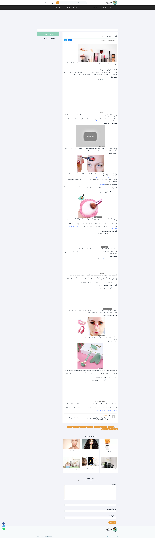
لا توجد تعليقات (103, 40)
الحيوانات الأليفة (56, 7)
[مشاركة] (3, 523)
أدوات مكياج (104, 427)
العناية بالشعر (90, 427)
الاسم (114, 502)
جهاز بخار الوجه (76, 427)
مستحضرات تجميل (105, 429)
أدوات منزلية (103, 7)
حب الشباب (69, 427)
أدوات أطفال (76, 7)
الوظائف (112, 536)
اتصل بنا (107, 536)
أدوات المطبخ (84, 7)
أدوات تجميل (94, 7)
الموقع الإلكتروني (111, 515)
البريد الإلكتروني (111, 509)
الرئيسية (109, 7)
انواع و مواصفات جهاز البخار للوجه (102, 120)
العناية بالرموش (97, 427)
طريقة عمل (46, 7)
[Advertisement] (77, 18)
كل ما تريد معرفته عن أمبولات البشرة (107, 410)
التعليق (113, 484)
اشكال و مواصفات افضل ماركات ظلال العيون (100, 177)
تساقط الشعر (83, 427)
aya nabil (105, 415)
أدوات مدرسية (66, 7)
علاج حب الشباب (114, 429)
